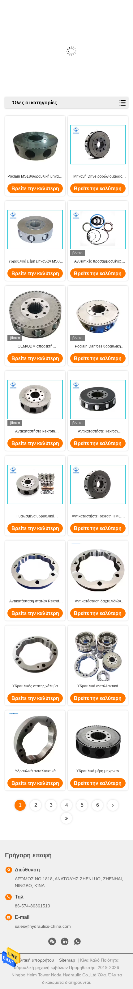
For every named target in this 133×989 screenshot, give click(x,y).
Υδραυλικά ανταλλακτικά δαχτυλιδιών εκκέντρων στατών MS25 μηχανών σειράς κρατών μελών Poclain (35, 771)
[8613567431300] (77, 943)
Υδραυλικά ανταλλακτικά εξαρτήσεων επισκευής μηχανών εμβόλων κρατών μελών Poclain (97, 686)
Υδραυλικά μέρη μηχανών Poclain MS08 (97, 771)
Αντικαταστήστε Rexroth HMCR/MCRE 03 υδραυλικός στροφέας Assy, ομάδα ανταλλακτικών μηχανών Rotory (98, 431)
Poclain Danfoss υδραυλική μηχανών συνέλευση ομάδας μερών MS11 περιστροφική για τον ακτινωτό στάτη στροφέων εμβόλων (98, 346)
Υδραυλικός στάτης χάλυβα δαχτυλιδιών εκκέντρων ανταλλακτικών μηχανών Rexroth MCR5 (35, 686)
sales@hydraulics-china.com (43, 926)
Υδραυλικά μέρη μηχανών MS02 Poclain (35, 261)
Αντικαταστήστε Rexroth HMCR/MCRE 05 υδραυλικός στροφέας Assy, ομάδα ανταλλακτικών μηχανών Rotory (35, 431)
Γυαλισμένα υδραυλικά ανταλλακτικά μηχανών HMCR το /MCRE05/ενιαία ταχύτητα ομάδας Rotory (35, 516)
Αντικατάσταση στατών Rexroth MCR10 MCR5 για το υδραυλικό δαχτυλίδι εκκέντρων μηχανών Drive (35, 601)
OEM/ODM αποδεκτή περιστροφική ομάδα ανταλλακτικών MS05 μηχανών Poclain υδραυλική (35, 346)
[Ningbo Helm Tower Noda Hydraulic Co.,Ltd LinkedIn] (64, 943)
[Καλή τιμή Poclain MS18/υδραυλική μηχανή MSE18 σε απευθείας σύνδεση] (35, 144)
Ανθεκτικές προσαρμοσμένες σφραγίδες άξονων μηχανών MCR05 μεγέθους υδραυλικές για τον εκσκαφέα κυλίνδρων (97, 261)
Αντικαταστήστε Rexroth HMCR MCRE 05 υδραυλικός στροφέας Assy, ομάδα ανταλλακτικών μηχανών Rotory (98, 516)
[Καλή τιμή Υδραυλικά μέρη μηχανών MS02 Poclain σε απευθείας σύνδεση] (35, 229)
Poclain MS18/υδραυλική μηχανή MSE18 (35, 176)
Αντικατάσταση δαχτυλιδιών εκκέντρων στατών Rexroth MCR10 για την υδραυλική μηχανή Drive (98, 601)
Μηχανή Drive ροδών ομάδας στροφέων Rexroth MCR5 (97, 176)
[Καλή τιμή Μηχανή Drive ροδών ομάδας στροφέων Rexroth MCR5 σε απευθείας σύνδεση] (98, 144)
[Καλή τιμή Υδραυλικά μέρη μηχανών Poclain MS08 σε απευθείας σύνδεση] (98, 739)
